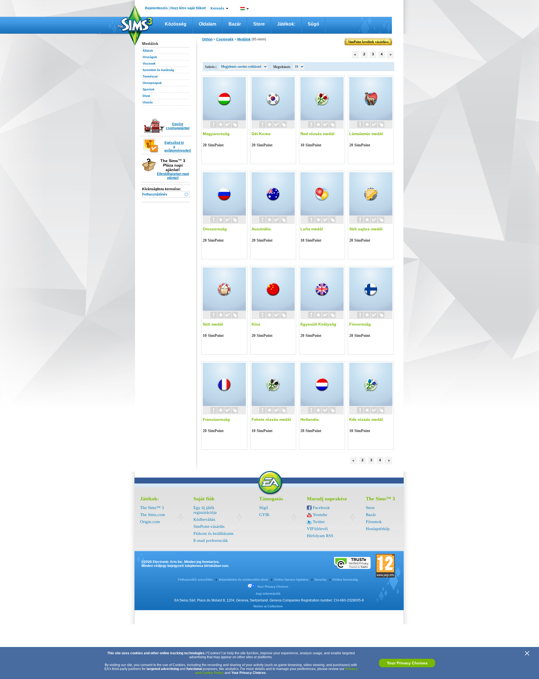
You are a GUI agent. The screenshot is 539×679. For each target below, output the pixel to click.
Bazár (235, 24)
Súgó (313, 24)
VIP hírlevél (317, 528)
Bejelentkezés (156, 8)
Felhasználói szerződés (196, 579)
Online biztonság (345, 579)
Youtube (320, 514)
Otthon (207, 39)
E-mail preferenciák (210, 540)
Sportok (148, 89)
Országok (150, 57)
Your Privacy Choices (407, 663)
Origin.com (150, 521)
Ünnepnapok (152, 83)
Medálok (244, 39)
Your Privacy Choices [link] (272, 586)
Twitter (319, 521)
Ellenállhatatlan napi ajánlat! (173, 176)
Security (320, 579)
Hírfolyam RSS (320, 535)
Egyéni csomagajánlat (177, 126)
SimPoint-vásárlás (209, 526)
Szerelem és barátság (158, 70)
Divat (146, 95)
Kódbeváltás (204, 519)
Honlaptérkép (378, 528)
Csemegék (225, 39)
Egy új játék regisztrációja (205, 510)
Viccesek (149, 63)
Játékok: (286, 24)
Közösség (175, 24)
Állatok (148, 50)
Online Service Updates (291, 579)
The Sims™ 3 (152, 507)
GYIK (264, 514)
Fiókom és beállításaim (213, 533)
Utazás (148, 102)
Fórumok (374, 521)
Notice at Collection (268, 606)
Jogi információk (267, 593)
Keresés (217, 8)
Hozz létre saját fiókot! (188, 8)
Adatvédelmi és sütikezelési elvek (244, 579)
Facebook (321, 507)
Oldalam (207, 24)
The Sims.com (152, 514)
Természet (150, 76)
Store (259, 24)
